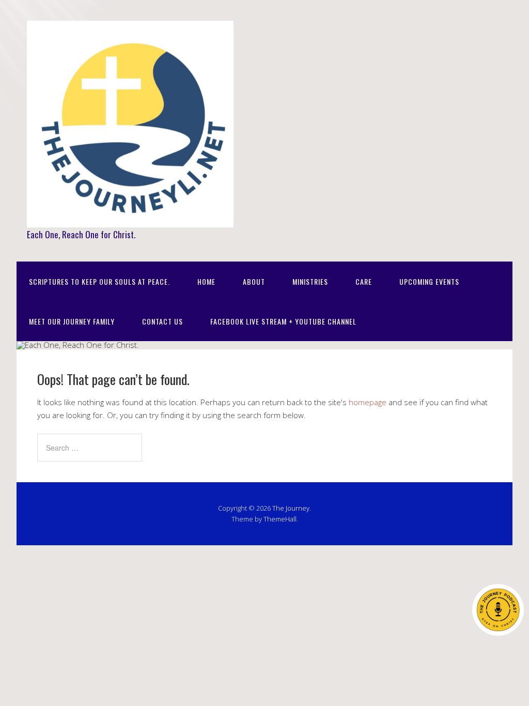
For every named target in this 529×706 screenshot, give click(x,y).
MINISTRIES (310, 281)
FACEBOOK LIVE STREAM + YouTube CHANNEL (283, 321)
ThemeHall (280, 519)
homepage (367, 402)
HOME (206, 281)
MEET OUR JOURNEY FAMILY (72, 321)
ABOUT (254, 281)
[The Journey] (130, 216)
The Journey (290, 508)
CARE (363, 281)
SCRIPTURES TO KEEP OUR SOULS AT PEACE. (99, 281)
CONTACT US (162, 321)
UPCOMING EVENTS (429, 281)
